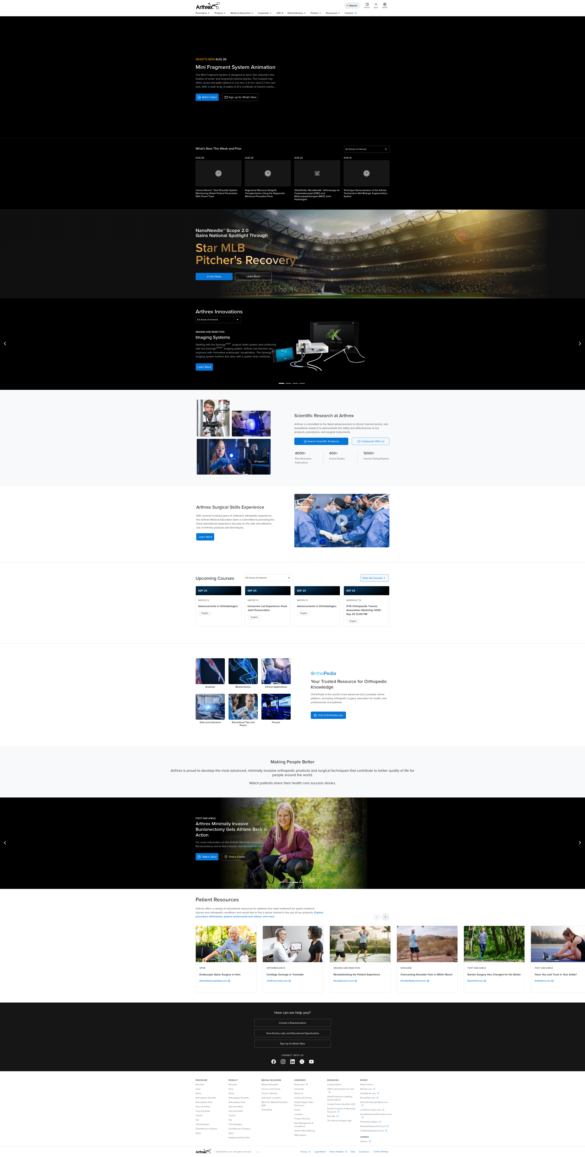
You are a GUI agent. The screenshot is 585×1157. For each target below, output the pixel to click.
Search (351, 5)
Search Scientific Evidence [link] (321, 441)
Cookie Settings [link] (381, 1151)
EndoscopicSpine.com (252, 846)
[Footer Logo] (203, 1151)
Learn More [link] (253, 276)
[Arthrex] (208, 5)
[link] (207, 97)
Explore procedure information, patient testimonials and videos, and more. (259, 914)
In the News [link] (214, 276)
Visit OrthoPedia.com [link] (328, 715)
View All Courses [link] (374, 578)
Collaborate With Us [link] (370, 441)
